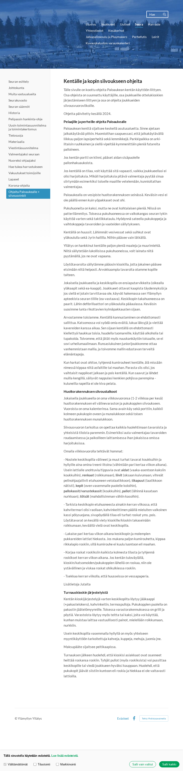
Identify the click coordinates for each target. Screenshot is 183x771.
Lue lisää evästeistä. (64, 755)
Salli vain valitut (142, 764)
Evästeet (123, 718)
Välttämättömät (18, 764)
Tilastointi (44, 764)
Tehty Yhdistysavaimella (154, 718)
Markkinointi (68, 764)
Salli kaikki (169, 764)
